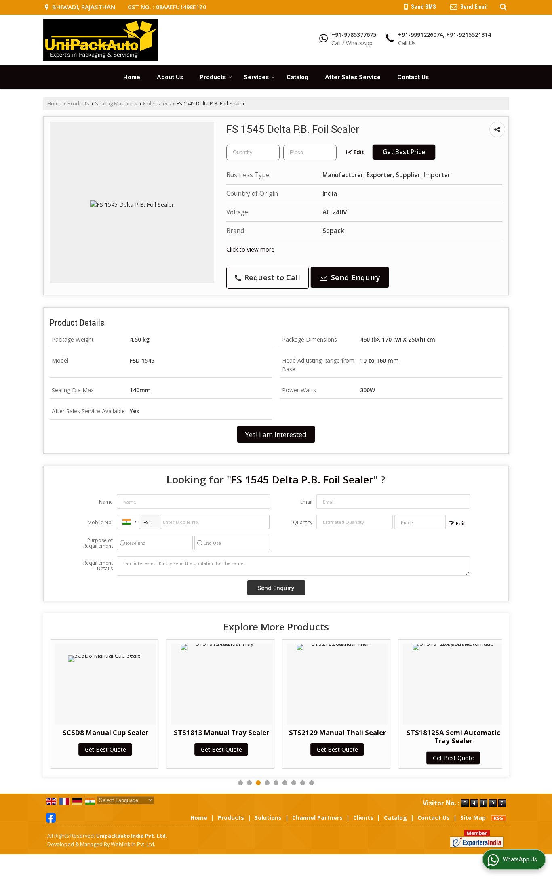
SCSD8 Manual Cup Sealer (105, 732)
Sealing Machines (116, 103)
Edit (358, 152)
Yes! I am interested (276, 434)
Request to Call (271, 277)
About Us (170, 77)
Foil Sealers (157, 103)
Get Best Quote (105, 749)
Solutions (268, 817)
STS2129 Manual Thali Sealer (337, 732)
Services (256, 77)
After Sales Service (353, 77)
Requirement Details (98, 565)
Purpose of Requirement (98, 543)
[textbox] (310, 152)
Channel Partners (317, 817)
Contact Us (413, 77)
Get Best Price (404, 152)
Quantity (302, 522)
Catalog (297, 77)
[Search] (502, 6)
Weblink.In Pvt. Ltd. (133, 844)
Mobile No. (100, 522)
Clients (363, 817)
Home (131, 77)
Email (306, 501)
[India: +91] (128, 522)
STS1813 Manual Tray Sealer (221, 732)
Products (213, 77)
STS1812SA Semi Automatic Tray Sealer (453, 736)
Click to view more (250, 249)
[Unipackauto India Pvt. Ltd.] (100, 40)
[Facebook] (51, 817)
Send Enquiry (354, 277)
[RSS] (498, 817)
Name (106, 501)
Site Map (473, 817)
